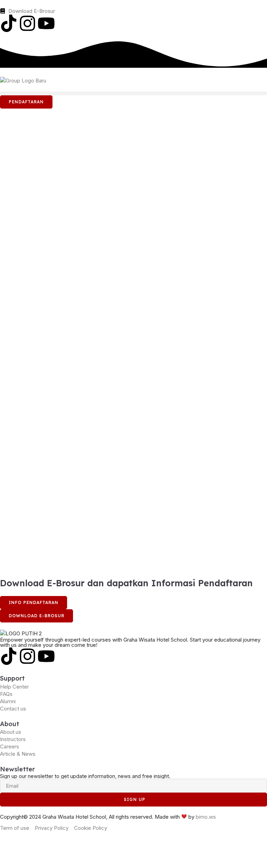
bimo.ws (206, 816)
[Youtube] (46, 23)
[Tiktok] (8, 23)
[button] (133, 93)
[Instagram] (27, 23)
